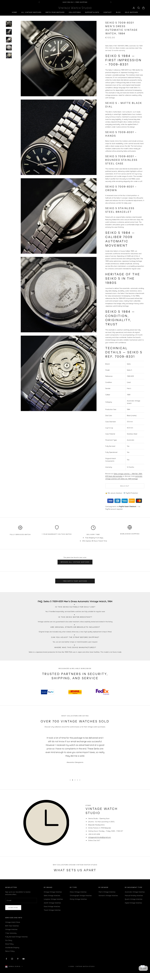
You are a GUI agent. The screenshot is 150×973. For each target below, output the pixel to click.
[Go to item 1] (9, 24)
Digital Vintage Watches (133, 903)
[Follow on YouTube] (23, 959)
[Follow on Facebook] (6, 959)
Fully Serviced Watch (20, 534)
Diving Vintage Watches (78, 899)
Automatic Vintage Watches (135, 892)
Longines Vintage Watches (53, 899)
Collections (75, 12)
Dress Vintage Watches (78, 892)
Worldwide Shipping (129, 534)
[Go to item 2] (9, 32)
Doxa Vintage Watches (52, 906)
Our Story (8, 940)
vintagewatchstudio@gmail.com (99, 837)
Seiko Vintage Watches (52, 895)
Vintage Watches (11, 929)
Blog (118, 12)
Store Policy (9, 944)
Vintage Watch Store (12, 922)
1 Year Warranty (10, 933)
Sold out (124, 486)
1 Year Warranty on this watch (57, 534)
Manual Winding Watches (134, 895)
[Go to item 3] (9, 40)
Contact (108, 12)
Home (14, 12)
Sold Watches (131, 12)
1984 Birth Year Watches (75, 581)
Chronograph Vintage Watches (81, 895)
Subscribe (13, 907)
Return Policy (9, 951)
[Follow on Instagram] (12, 959)
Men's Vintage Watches (107, 892)
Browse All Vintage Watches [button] (75, 562)
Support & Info (92, 12)
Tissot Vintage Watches (52, 910)
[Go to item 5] (9, 55)
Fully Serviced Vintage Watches (16, 937)
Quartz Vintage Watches (133, 899)
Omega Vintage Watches (53, 892)
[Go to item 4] (9, 47)
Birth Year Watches (55, 12)
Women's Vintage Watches (108, 895)
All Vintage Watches (31, 12)
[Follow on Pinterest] (18, 959)
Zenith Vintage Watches (52, 903)
